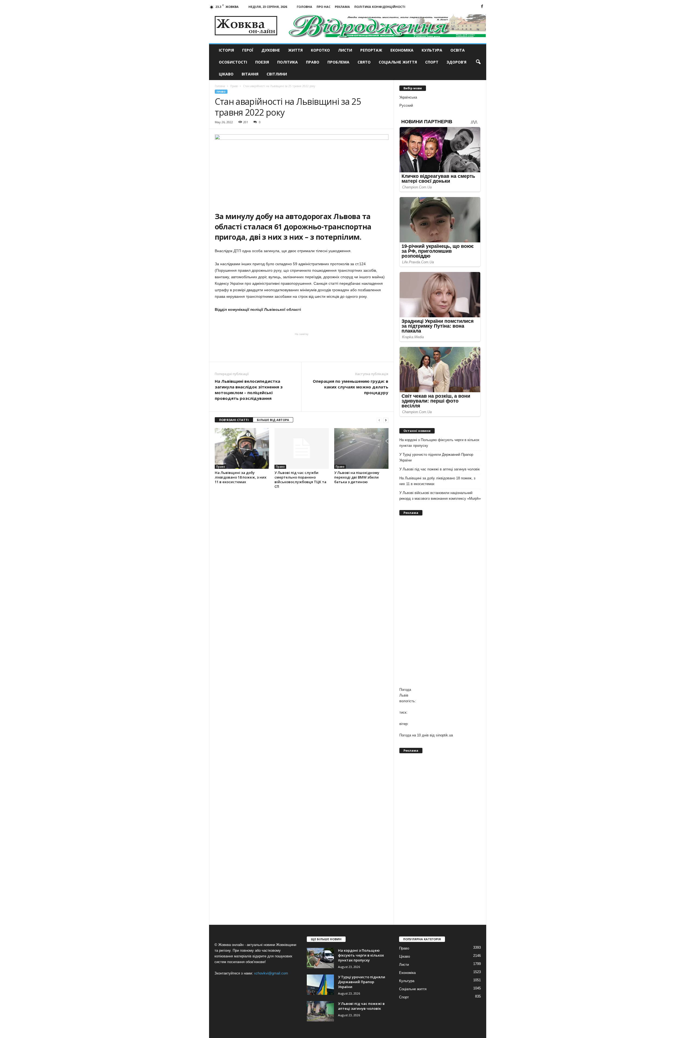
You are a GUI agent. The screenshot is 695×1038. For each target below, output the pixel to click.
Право (312, 62)
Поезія (262, 62)
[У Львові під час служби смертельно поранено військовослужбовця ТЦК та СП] (301, 448)
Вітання (250, 74)
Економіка (401, 50)
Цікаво (226, 74)
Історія (226, 50)
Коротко (320, 50)
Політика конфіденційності (379, 7)
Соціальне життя (398, 62)
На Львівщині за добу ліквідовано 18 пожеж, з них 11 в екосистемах (240, 477)
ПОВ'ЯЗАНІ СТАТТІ (234, 420)
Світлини (277, 74)
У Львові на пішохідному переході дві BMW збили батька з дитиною (356, 477)
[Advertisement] (301, 347)
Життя (295, 50)
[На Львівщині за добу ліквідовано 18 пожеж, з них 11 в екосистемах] (242, 448)
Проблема (338, 62)
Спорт (431, 62)
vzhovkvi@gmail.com (271, 973)
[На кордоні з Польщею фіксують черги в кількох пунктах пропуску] (320, 958)
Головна (304, 7)
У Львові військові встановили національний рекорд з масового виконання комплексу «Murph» (440, 496)
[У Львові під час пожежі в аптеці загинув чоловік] (320, 1011)
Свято (364, 62)
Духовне (270, 50)
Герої (247, 50)
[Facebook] (482, 7)
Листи (345, 50)
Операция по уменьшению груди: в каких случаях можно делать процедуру (350, 386)
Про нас (323, 7)
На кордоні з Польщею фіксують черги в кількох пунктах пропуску (439, 443)
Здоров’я (456, 62)
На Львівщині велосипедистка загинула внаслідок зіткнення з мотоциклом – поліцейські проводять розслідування (249, 389)
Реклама (342, 7)
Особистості (233, 62)
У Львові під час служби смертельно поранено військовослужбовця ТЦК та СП (300, 479)
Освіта (457, 50)
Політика (287, 62)
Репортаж (371, 50)
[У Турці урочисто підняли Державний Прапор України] (320, 984)
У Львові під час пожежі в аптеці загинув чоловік (439, 469)
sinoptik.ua (444, 735)
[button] (478, 62)
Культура (432, 50)
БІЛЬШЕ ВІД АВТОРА (273, 420)
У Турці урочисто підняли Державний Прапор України (436, 457)
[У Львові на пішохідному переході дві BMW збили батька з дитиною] (361, 448)
